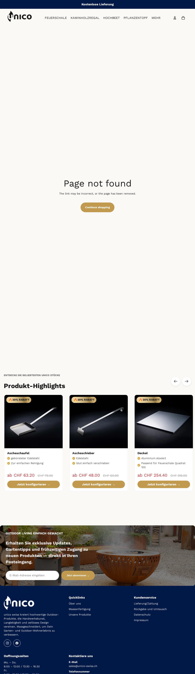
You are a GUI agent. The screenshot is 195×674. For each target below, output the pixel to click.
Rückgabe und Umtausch (150, 609)
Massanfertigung (79, 609)
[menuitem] (156, 18)
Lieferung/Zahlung (146, 603)
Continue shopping (97, 207)
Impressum (141, 620)
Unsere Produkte (80, 614)
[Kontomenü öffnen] (175, 18)
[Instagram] (7, 643)
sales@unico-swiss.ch (83, 666)
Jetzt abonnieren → (78, 575)
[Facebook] (17, 643)
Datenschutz (142, 614)
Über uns (75, 603)
